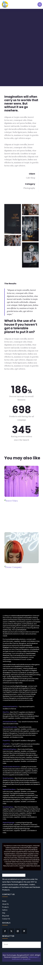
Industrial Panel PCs (10, 706)
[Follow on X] (11, 931)
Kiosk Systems (8, 778)
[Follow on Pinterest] (24, 931)
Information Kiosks (10, 721)
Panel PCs (6, 740)
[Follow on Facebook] (5, 931)
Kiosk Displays (8, 807)
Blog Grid (5, 916)
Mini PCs (6, 712)
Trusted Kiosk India (10, 727)
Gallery (4, 910)
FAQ (3, 913)
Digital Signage (8, 822)
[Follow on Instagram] (18, 931)
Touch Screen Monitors (11, 767)
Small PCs (6, 744)
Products (5, 907)
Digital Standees (9, 789)
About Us (5, 904)
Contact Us (6, 919)
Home (4, 901)
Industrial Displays (9, 749)
